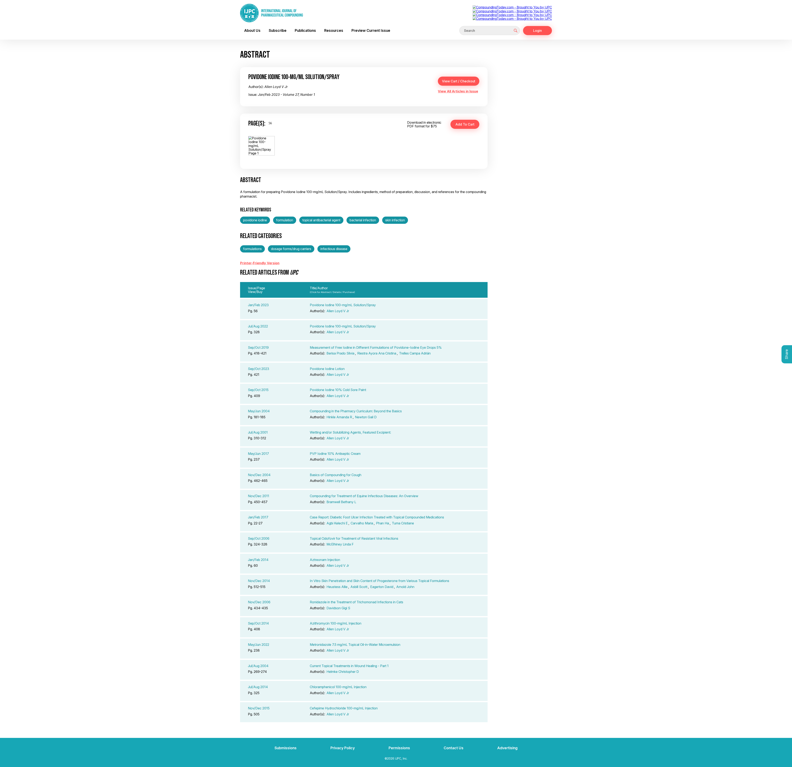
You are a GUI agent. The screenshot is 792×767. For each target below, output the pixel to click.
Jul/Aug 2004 (258, 666)
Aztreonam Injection (325, 560)
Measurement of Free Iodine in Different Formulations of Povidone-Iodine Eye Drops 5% (376, 347)
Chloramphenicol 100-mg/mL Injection (338, 687)
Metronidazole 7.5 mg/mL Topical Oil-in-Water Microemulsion (355, 645)
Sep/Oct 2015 (258, 390)
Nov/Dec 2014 (259, 581)
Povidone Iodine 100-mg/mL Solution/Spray (343, 305)
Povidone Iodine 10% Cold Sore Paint (338, 390)
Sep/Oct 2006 (258, 538)
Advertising (507, 748)
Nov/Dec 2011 (258, 496)
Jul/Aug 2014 (258, 687)
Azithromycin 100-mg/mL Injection (335, 623)
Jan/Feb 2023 (258, 305)
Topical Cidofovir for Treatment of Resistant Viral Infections (354, 538)
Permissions (399, 748)
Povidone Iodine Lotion (327, 369)
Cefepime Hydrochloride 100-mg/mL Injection (344, 708)
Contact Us (453, 748)
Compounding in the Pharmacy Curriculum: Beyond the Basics (356, 411)
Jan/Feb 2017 (258, 517)
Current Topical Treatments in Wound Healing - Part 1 (349, 666)
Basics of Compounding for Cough (335, 475)
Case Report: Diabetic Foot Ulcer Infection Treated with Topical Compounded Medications (377, 517)
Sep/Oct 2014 (258, 623)
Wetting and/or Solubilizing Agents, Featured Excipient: (350, 432)
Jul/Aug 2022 (258, 326)
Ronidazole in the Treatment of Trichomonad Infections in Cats (356, 602)
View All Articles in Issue (458, 91)
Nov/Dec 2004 (259, 475)
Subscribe (277, 30)
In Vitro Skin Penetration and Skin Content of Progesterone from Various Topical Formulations (379, 581)
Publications (305, 30)
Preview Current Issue (370, 30)
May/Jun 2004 (259, 411)
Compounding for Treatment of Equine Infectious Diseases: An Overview (364, 496)
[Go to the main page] (271, 13)
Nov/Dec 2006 (259, 602)
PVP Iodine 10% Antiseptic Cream (335, 454)
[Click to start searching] (516, 30)
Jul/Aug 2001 (258, 432)
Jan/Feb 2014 (258, 560)
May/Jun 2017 (258, 454)
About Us (252, 30)
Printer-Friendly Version (259, 263)
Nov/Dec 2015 (259, 708)
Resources (333, 30)
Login (537, 30)
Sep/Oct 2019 (258, 347)
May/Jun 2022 (258, 645)
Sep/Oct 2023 (258, 369)
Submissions (286, 748)
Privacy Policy (342, 748)
